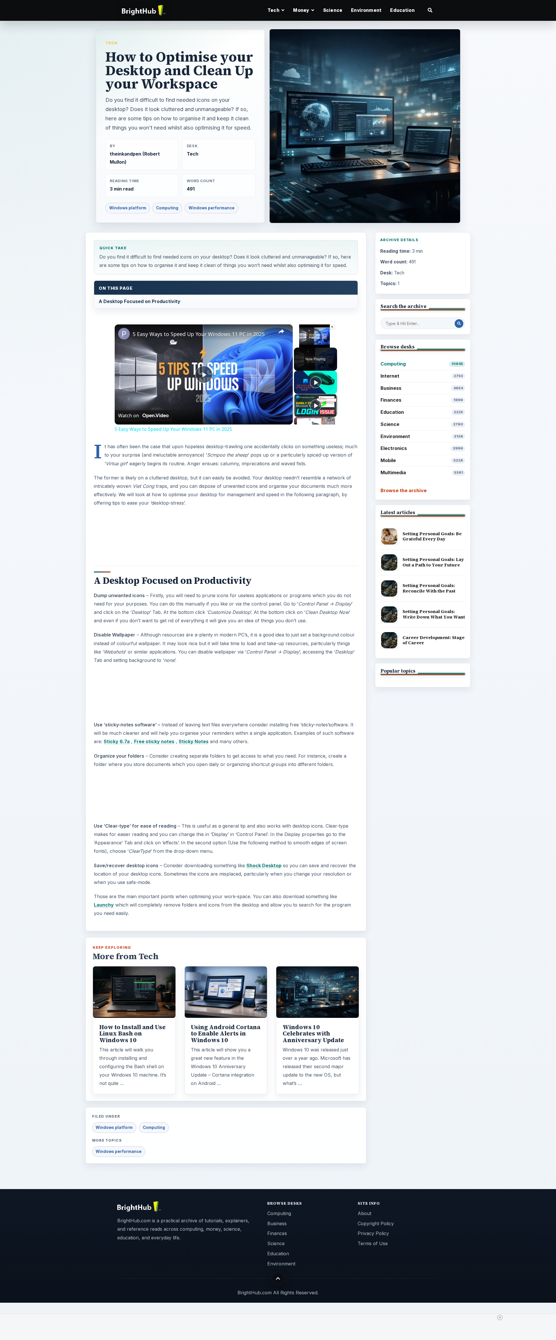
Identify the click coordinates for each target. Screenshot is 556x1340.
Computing (167, 208)
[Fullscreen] (331, 344)
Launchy (104, 905)
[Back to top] (278, 1278)
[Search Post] (459, 323)
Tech (111, 42)
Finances (422, 400)
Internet (422, 376)
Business (422, 388)
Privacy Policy (373, 1233)
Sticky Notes (194, 741)
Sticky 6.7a (117, 741)
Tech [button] (274, 10)
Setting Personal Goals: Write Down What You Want (434, 614)
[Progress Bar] (314, 340)
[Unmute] (304, 344)
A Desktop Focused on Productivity (139, 301)
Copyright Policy (376, 1223)
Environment (366, 10)
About (364, 1213)
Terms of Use (373, 1243)
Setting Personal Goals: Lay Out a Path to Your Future (433, 562)
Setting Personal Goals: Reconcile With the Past (429, 588)
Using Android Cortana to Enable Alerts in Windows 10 (225, 1033)
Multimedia (422, 472)
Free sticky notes (154, 741)
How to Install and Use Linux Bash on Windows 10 (132, 1033)
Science (332, 10)
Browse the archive (404, 490)
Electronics (422, 448)
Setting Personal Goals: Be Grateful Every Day (432, 536)
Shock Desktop (263, 865)
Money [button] (301, 10)
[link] (124, 333)
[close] (280, 1317)
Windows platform (127, 208)
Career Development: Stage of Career (433, 640)
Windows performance (212, 208)
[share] (281, 331)
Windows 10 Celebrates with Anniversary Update (313, 1033)
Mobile (422, 460)
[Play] (297, 344)
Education (402, 10)
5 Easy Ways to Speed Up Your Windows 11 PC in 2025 (199, 334)
